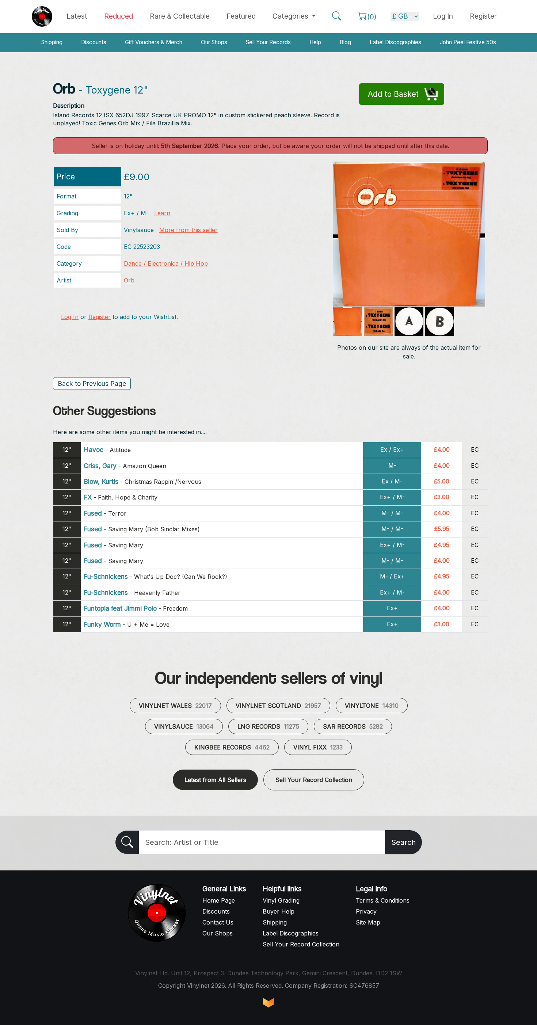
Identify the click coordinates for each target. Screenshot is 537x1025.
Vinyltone (372, 705)
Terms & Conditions (383, 900)
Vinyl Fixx (318, 747)
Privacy (366, 911)
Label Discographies (395, 42)
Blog (345, 42)
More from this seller (188, 230)
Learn (162, 213)
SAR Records (353, 726)
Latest (76, 16)
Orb (129, 280)
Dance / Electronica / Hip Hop (166, 263)
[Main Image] (409, 233)
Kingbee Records (232, 747)
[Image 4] (409, 321)
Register (483, 16)
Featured (241, 16)
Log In (70, 316)
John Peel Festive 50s (468, 42)
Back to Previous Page (92, 383)
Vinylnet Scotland (278, 705)
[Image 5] (439, 321)
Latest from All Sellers (215, 779)
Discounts (93, 42)
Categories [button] (291, 16)
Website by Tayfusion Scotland (268, 1002)
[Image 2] (347, 321)
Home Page (218, 900)
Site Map (368, 922)
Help (315, 42)
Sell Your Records (268, 42)
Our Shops (214, 42)
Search (403, 842)
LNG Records (268, 726)
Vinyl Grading (281, 900)
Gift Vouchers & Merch (153, 42)
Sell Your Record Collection (313, 779)
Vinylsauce (184, 726)
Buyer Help (278, 911)
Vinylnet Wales (175, 705)
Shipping (51, 42)
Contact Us (217, 922)
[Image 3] (378, 321)
